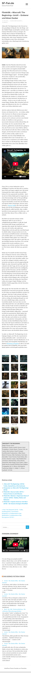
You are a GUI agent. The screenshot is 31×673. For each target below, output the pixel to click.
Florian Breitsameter (16, 20)
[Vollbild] (27, 550)
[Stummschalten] (24, 550)
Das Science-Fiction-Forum (14, 576)
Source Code (11, 205)
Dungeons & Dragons (13, 343)
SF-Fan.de (8, 3)
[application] (15, 544)
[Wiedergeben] (4, 550)
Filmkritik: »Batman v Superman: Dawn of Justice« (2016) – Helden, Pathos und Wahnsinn (16, 497)
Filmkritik (5, 22)
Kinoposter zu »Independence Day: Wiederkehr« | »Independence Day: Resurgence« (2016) (12, 515)
